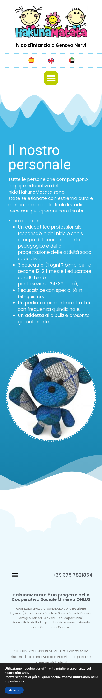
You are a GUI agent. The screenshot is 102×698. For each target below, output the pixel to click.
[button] (51, 78)
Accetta (14, 690)
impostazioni (14, 681)
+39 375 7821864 (72, 575)
